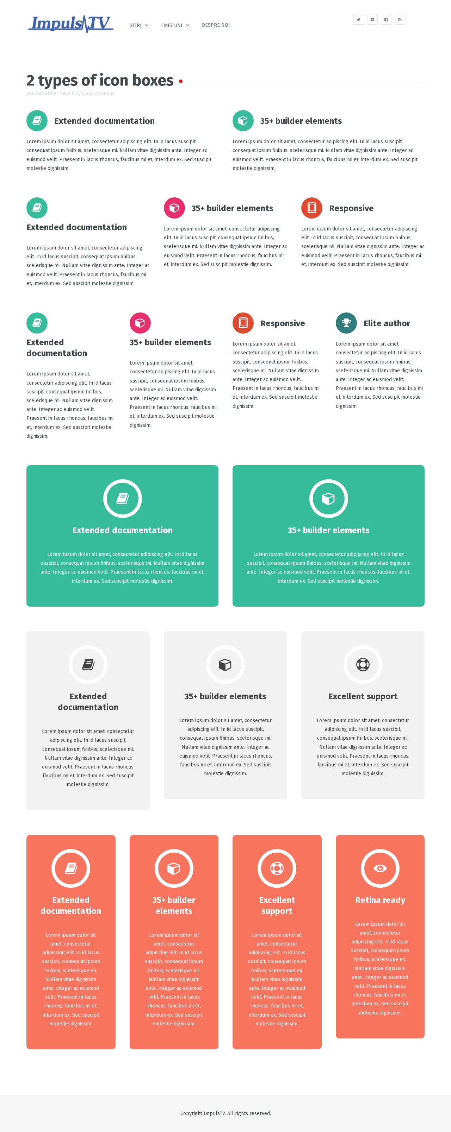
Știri (136, 26)
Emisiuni (172, 26)
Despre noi (216, 25)
